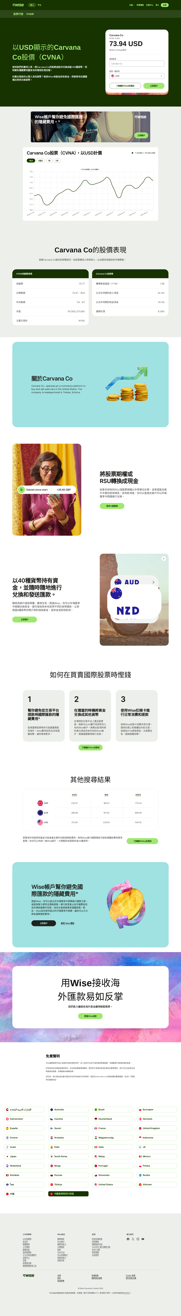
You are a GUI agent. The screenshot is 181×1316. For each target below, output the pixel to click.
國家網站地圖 (97, 1278)
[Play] (163, 558)
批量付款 (60, 1260)
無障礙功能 (27, 1263)
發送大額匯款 (112, 506)
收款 (59, 1250)
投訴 (59, 1278)
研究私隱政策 (97, 1239)
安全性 (25, 1242)
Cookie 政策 (130, 1275)
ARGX (138, 795)
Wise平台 (61, 1252)
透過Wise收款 (90, 1016)
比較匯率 (95, 1255)
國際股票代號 (97, 1244)
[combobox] (137, 64)
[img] (90, 192)
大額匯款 (60, 1247)
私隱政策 (95, 1275)
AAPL (74, 795)
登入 (157, 5)
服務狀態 (26, 1250)
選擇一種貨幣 (114, 71)
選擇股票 (112, 59)
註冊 (165, 5)
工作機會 (26, 1247)
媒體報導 (26, 1244)
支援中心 (26, 1258)
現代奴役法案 (131, 1278)
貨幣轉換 (95, 1242)
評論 (24, 1260)
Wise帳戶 (61, 1242)
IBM (106, 795)
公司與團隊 (27, 1239)
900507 (127, 1293)
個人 (32, 5)
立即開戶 (154, 86)
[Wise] (18, 5)
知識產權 (60, 1281)
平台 (39, 5)
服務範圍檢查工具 (29, 1266)
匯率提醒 (95, 1252)
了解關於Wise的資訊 (125, 86)
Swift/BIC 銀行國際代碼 (101, 1247)
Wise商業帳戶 (62, 1255)
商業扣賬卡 (61, 1258)
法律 (59, 1275)
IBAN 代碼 (96, 1250)
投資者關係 (27, 1252)
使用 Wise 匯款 (67, 923)
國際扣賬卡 (61, 1244)
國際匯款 (60, 1239)
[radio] (40, 161)
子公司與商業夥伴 (29, 1255)
